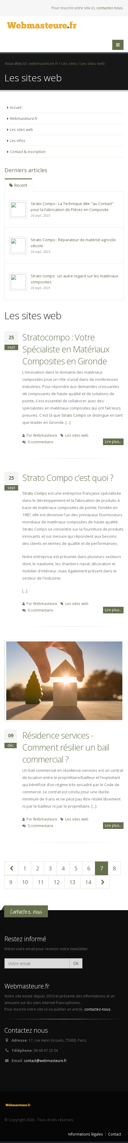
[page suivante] (103, 882)
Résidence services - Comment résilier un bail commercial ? (65, 747)
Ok (76, 963)
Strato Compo (73, 415)
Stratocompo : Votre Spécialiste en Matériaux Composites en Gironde (65, 349)
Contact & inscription (28, 151)
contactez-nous (109, 7)
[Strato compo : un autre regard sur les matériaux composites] (18, 281)
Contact (114, 1134)
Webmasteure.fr (24, 118)
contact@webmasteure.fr (45, 1060)
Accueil (15, 107)
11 (41, 882)
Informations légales (85, 1134)
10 (25, 882)
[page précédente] (11, 868)
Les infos (17, 140)
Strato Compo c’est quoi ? (67, 477)
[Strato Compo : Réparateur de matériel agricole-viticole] (18, 245)
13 (72, 882)
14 (88, 882)
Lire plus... (113, 441)
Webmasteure (45, 435)
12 (57, 882)
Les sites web (21, 129)
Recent (20, 185)
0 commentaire (40, 441)
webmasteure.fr (43, 63)
